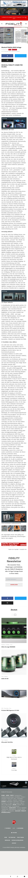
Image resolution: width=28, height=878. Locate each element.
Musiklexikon (4, 807)
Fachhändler (11, 810)
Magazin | (18, 810)
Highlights (12, 807)
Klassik (19, 804)
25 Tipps (10, 803)
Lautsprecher (18, 795)
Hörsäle (9, 806)
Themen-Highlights (21, 807)
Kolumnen (4, 803)
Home (3, 795)
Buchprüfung (15, 806)
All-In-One (10, 798)
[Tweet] (21, 55)
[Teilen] (7, 55)
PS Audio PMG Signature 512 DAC (10, 710)
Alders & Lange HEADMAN (8, 646)
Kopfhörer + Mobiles (5, 644)
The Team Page (12, 837)
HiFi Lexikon (16, 803)
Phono (22, 797)
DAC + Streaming (4, 708)
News (7, 795)
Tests (10, 49)
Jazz (23, 804)
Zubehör (6, 676)
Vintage (20, 800)
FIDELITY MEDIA (20, 837)
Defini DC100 (4, 678)
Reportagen (9, 801)
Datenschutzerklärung (17, 840)
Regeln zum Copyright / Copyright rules (17, 549)
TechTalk (22, 801)
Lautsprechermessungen (7, 797)
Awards (19, 809)
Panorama (16, 801)
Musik (14, 804)
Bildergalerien (12, 809)
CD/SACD (3, 798)
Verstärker (14, 49)
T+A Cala (14, 769)
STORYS (3, 801)
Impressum (7, 840)
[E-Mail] (7, 60)
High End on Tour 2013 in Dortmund (14, 757)
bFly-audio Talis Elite (7, 742)
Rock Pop (3, 806)
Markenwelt (5, 809)
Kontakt (14, 843)
